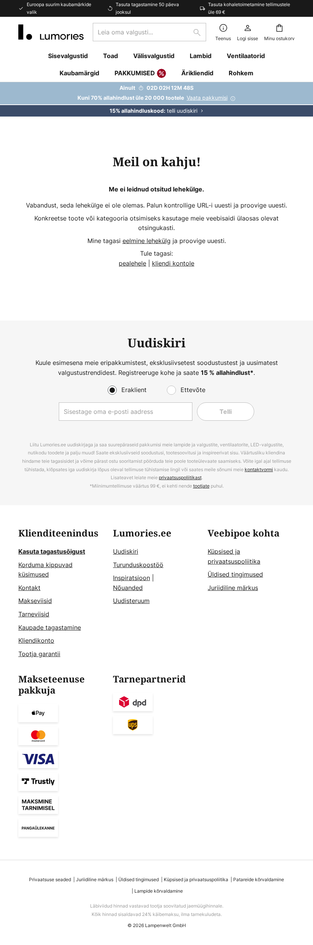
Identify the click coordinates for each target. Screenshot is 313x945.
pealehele (132, 263)
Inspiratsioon (131, 578)
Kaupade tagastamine (49, 627)
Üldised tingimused (235, 574)
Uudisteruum (131, 601)
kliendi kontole (173, 263)
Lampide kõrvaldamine (158, 891)
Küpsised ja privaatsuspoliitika (196, 879)
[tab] (61, 593)
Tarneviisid (33, 614)
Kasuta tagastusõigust (51, 551)
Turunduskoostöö (138, 565)
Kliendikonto (36, 640)
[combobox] (149, 32)
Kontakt (29, 588)
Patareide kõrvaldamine (258, 879)
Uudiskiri (125, 551)
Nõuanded (128, 588)
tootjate (201, 486)
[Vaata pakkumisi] (156, 99)
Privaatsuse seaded (50, 879)
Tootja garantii (39, 654)
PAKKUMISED (135, 73)
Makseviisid (35, 601)
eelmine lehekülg (147, 241)
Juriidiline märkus (233, 588)
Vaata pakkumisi (207, 97)
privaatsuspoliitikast (180, 477)
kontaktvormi (259, 469)
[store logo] (51, 32)
